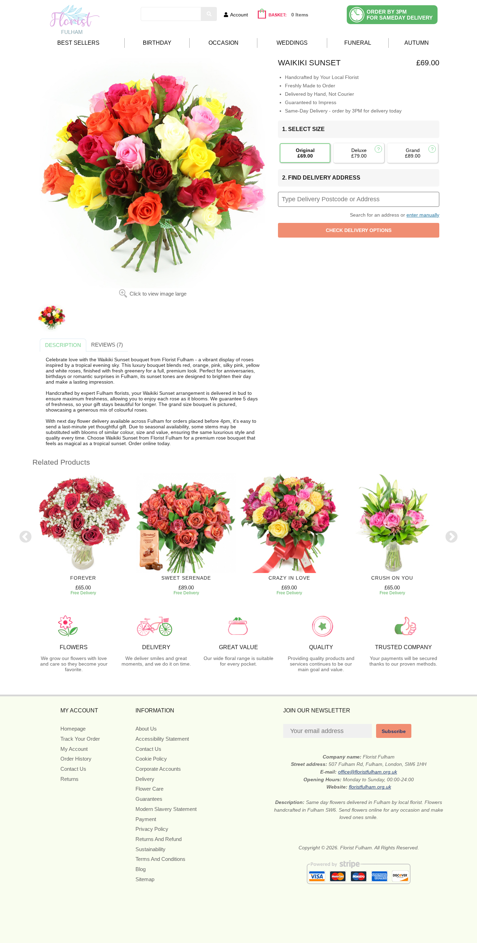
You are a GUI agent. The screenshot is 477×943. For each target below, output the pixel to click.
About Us (146, 729)
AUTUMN (416, 43)
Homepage (73, 729)
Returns (69, 779)
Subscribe (394, 731)
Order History (75, 759)
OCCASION (223, 43)
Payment (145, 819)
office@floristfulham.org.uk (367, 772)
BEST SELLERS (78, 43)
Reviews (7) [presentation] (107, 345)
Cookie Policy (151, 759)
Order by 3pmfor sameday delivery (400, 15)
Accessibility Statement (162, 739)
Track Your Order (80, 739)
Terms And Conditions (160, 859)
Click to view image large (158, 294)
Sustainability (150, 849)
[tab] (63, 345)
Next (451, 537)
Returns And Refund (158, 839)
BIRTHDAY (157, 43)
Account (239, 14)
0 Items (299, 14)
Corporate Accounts (158, 769)
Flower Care (149, 789)
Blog (140, 869)
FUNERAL (357, 43)
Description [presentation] (63, 345)
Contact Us (73, 769)
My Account (74, 749)
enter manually (422, 215)
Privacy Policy (151, 829)
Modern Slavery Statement (166, 809)
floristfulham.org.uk (370, 787)
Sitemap (144, 879)
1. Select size (303, 129)
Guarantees (148, 799)
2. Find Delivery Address (321, 178)
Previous (25, 537)
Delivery (144, 779)
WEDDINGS (292, 43)
